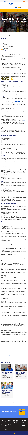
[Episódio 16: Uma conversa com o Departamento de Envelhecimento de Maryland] (7, 385)
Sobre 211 (14, 421)
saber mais (24, 120)
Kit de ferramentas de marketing (10, 424)
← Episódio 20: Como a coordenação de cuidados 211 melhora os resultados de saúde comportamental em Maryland (7, 356)
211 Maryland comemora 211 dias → (23, 355)
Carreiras (14, 422)
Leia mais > (3, 379)
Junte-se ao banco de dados (17, 423)
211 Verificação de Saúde (17, 101)
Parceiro (17, 421)
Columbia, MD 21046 (23, 425)
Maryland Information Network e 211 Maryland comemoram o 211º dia (7, 373)
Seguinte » (21, 402)
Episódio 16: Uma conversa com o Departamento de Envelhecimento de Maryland (7, 391)
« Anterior (7, 402)
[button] (21, 1)
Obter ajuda (7, 6)
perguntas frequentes (14, 424)
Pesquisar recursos (6, 423)
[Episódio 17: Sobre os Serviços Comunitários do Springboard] (21, 367)
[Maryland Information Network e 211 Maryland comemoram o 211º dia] (7, 367)
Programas (11, 6)
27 (18, 402)
